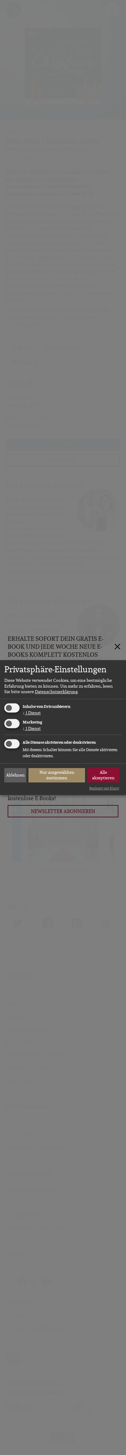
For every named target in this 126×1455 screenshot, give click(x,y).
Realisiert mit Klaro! (104, 788)
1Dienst (32, 713)
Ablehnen (15, 775)
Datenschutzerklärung (56, 691)
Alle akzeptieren (103, 775)
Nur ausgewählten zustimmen (56, 775)
